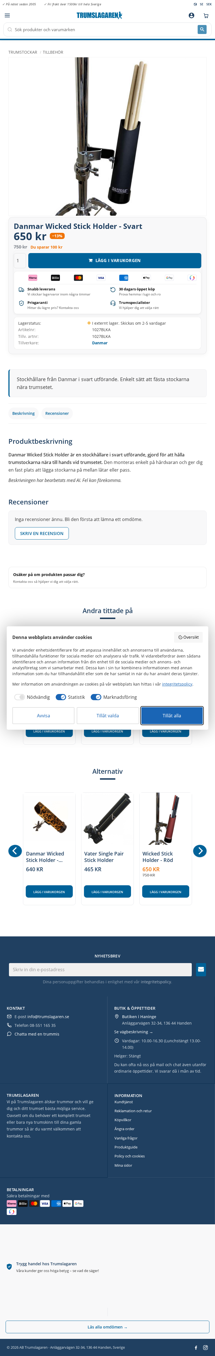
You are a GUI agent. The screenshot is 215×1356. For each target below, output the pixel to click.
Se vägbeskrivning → (133, 1031)
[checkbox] (31, 697)
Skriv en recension (42, 533)
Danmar (100, 342)
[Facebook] (196, 1347)
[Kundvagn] (204, 15)
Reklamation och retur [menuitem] (133, 1110)
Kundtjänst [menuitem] (123, 1101)
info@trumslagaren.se (48, 1016)
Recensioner (57, 413)
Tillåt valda (108, 716)
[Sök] (202, 29)
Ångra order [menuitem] (124, 1128)
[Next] (200, 851)
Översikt (191, 637)
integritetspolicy (156, 981)
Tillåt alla (172, 716)
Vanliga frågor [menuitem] (125, 1138)
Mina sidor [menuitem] (123, 1165)
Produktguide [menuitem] (125, 1147)
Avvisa (43, 716)
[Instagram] (205, 1347)
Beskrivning (23, 413)
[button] (7, 16)
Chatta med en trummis (37, 1034)
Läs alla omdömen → (108, 1327)
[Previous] (15, 851)
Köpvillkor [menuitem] (122, 1119)
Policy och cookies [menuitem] (129, 1156)
